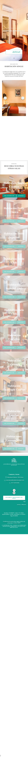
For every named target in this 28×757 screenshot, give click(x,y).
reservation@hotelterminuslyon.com (15, 480)
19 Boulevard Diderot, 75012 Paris (15, 477)
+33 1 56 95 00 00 (15, 483)
